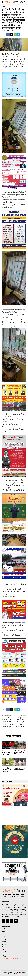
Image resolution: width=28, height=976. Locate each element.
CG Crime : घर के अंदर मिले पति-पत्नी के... (7, 751)
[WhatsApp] (15, 34)
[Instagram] (7, 920)
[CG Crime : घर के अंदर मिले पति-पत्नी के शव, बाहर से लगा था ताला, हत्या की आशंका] (8, 745)
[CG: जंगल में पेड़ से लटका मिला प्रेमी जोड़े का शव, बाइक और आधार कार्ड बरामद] (8, 762)
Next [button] (26, 841)
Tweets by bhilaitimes (10, 959)
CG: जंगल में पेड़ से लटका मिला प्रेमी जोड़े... (7, 768)
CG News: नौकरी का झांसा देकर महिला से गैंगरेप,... (19, 769)
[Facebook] (8, 34)
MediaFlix (18, 973)
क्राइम (3, 6)
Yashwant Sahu (6, 30)
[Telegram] (18, 34)
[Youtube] (16, 920)
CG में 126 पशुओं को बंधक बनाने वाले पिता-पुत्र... (20, 752)
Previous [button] (3, 841)
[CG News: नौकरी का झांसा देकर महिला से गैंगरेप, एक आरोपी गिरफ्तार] (20, 762)
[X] (11, 34)
